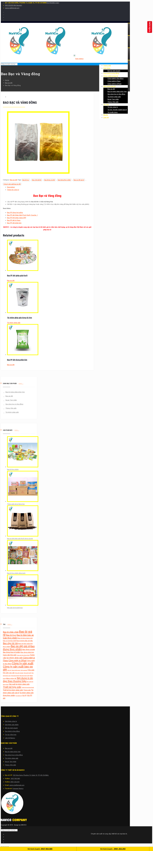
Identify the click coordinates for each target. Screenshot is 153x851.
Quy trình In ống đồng (12, 731)
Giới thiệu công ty (11, 721)
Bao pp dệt (8, 83)
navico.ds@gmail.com (12, 8)
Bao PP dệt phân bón (14, 223)
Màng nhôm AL (11, 678)
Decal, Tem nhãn (11, 400)
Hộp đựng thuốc (15, 675)
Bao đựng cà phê (49, 180)
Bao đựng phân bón (27, 652)
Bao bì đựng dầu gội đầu (24, 641)
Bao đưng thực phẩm (64, 180)
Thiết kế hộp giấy (12, 687)
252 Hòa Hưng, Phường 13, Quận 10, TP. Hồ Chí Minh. (31, 775)
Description (11, 187)
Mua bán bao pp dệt (24, 675)
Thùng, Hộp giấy (11, 408)
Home (7, 80)
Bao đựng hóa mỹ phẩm (11, 652)
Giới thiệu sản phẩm (12, 725)
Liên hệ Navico (10, 738)
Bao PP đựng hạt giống (15, 213)
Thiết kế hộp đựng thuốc (28, 687)
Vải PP (24, 695)
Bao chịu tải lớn (36, 180)
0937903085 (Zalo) (53, 3)
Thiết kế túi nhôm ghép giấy (13, 690)
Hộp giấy (31, 670)
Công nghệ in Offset (18, 660)
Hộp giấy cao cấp (9, 673)
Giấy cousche (24, 670)
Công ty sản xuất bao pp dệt (12, 184)
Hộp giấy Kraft (27, 673)
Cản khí (9, 670)
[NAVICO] (64, 803)
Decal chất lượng (16, 670)
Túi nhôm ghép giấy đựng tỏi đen (19, 318)
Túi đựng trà (19, 695)
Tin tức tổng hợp (10, 735)
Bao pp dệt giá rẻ (79, 180)
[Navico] (14, 821)
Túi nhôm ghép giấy (13, 323)
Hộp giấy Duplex (19, 673)
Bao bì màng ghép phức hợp (15, 392)
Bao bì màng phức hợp (12, 752)
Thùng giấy (27, 690)
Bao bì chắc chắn (11, 632)
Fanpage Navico (17, 788)
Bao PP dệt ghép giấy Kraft (17, 275)
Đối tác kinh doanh (11, 728)
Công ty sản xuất (22, 663)
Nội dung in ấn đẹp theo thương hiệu (18, 680)
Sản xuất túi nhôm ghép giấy (19, 684)
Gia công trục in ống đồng (14, 404)
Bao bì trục (25, 180)
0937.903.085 (15, 778)
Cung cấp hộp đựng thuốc (23, 655)
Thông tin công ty (13, 190)
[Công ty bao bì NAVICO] (60, 58)
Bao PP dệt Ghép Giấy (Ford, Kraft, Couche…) (22, 215)
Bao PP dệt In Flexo (13, 220)
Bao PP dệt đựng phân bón (17, 360)
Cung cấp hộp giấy (9, 655)
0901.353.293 (14, 782)
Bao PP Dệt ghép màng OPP (16, 218)
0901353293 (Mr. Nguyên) (13, 5)
